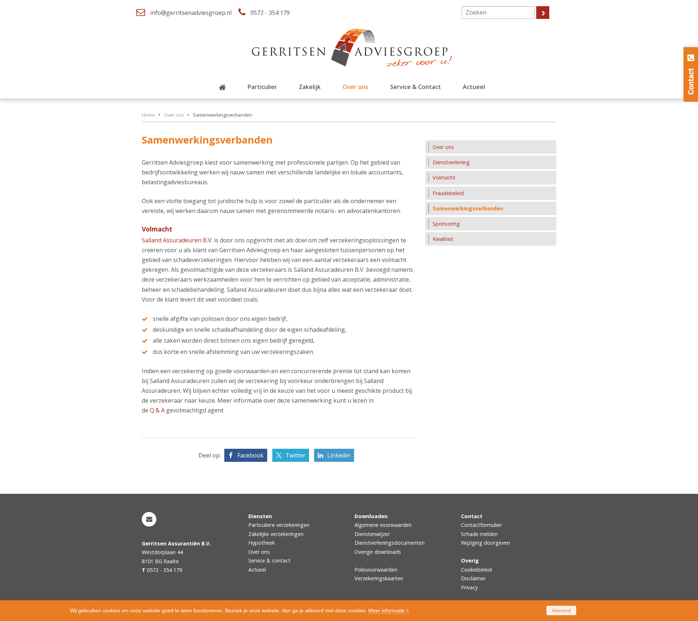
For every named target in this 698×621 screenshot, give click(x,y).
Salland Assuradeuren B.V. (178, 240)
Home (148, 115)
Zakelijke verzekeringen (276, 534)
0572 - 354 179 (270, 13)
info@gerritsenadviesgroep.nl (191, 13)
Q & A (157, 410)
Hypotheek (261, 542)
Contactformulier (481, 524)
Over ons (174, 115)
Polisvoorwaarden (375, 569)
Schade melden (479, 534)
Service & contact (269, 560)
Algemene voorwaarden (383, 524)
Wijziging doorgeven (485, 542)
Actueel (257, 569)
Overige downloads (377, 551)
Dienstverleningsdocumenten (389, 542)
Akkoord (561, 610)
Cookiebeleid (476, 569)
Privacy (469, 587)
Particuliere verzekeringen (278, 524)
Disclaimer (473, 578)
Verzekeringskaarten (378, 578)
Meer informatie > (388, 610)
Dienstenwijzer (372, 534)
